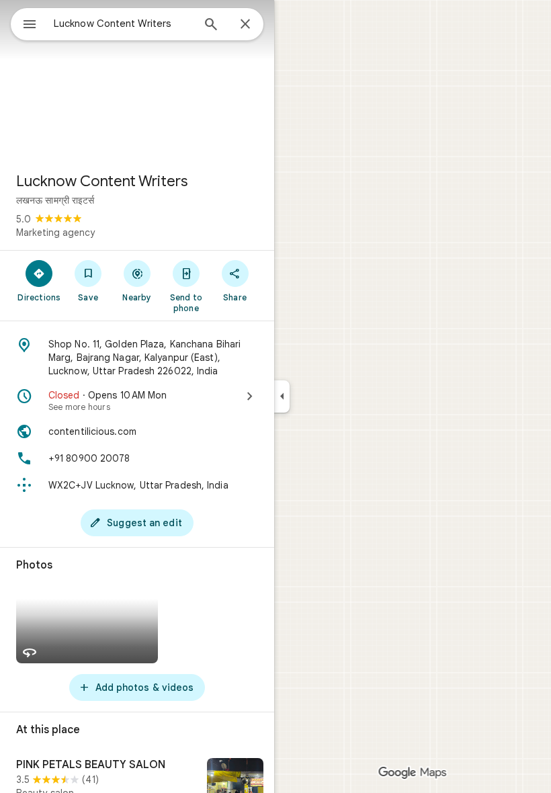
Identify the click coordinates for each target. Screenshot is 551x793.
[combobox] (123, 23)
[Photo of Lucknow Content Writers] (137, 80)
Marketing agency (55, 232)
